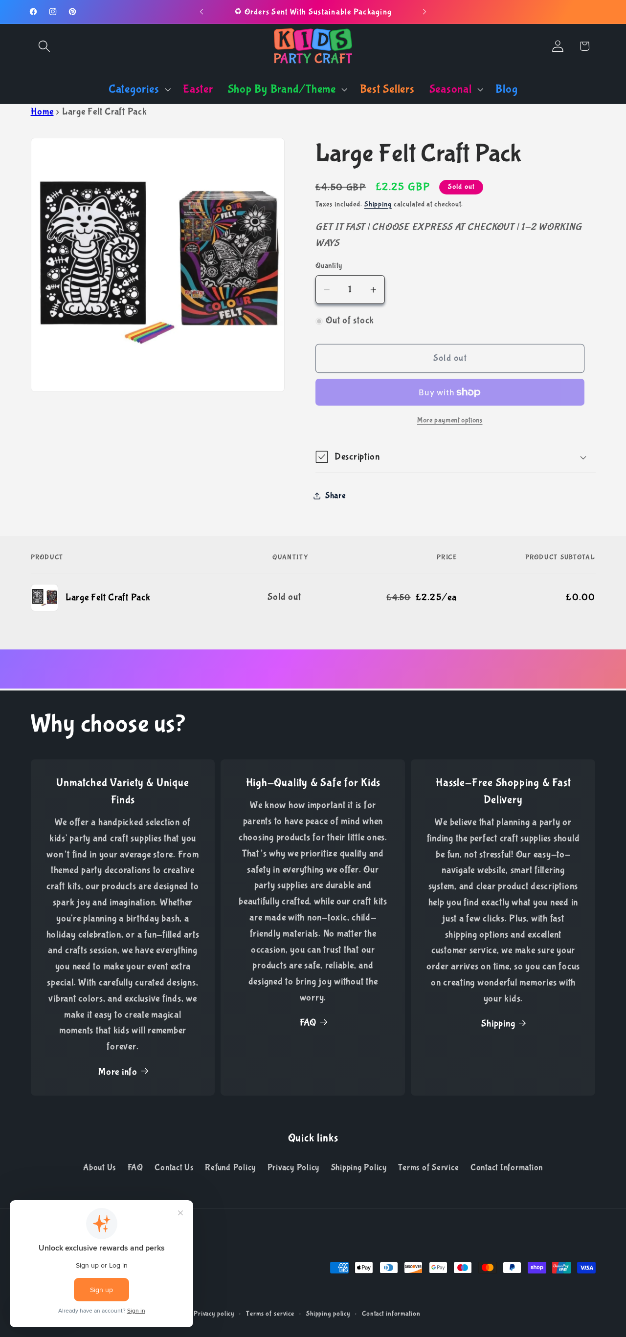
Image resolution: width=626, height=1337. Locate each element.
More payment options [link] (450, 420)
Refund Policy (230, 1167)
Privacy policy (214, 1313)
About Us (99, 1167)
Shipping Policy (359, 1167)
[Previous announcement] (201, 11)
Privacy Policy (294, 1167)
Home (42, 111)
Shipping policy (328, 1313)
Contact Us (174, 1167)
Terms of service (270, 1313)
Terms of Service (428, 1167)
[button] (44, 46)
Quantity (328, 265)
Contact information (391, 1313)
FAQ (308, 1022)
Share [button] (335, 495)
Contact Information (506, 1167)
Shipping (378, 204)
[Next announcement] (424, 11)
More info (117, 1072)
